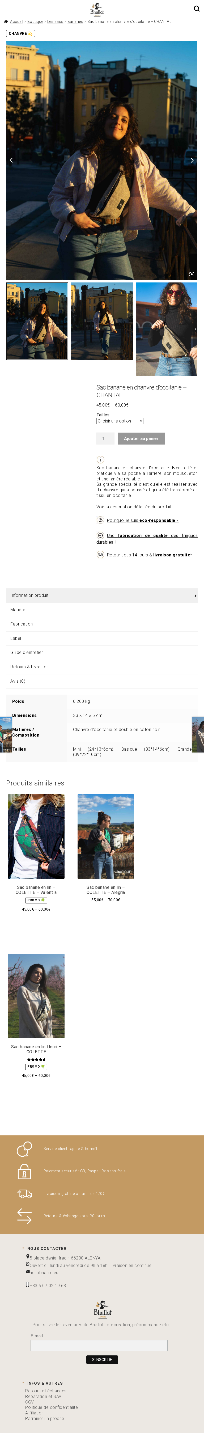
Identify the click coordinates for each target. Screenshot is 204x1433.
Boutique (35, 21)
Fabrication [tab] (21, 624)
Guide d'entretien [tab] (27, 652)
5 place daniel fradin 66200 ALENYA (65, 1258)
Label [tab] (15, 638)
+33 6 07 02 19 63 (48, 1285)
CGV (29, 1402)
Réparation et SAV (43, 1396)
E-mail (37, 1335)
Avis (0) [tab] (17, 681)
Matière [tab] (18, 609)
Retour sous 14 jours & (149, 554)
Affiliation (34, 1412)
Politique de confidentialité (51, 1407)
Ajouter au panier (141, 438)
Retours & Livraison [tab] (29, 666)
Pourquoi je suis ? (143, 520)
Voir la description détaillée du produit (147, 487)
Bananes (75, 21)
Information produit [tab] (29, 595)
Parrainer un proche (44, 1418)
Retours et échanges (46, 1390)
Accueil (16, 21)
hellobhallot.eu (44, 1272)
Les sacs (55, 21)
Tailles (103, 414)
